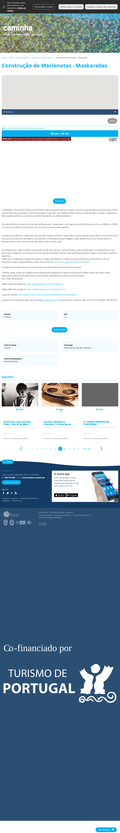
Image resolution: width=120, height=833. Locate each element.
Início (4, 58)
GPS (65, 317)
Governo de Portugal (46, 515)
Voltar (9, 462)
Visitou (112, 121)
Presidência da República (63, 515)
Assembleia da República (81, 515)
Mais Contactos (11, 482)
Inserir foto (59, 201)
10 (74, 448)
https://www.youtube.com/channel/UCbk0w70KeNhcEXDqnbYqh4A (47, 294)
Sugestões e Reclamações (29, 498)
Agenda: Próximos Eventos (42, 58)
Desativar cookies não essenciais (101, 7)
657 (89, 448)
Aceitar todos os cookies (71, 7)
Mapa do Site (16, 501)
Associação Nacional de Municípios (50, 517)
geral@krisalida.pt (50, 300)
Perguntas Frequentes (10, 498)
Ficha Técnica (43, 512)
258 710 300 (10, 477)
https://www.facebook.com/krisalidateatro (44, 284)
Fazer (11, 58)
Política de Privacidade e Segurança (61, 512)
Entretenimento (23, 58)
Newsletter (6, 501)
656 (85, 448)
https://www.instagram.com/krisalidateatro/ (46, 289)
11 (78, 448)
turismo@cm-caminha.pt (33, 477)
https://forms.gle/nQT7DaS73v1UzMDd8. (72, 262)
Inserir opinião (59, 330)
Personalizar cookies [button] (44, 7)
